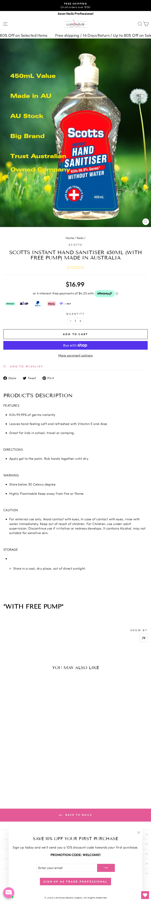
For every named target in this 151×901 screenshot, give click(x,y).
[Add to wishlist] (7, 680)
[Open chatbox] (8, 892)
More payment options (75, 355)
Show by (139, 630)
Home (70, 238)
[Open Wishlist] (145, 895)
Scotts (76, 244)
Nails (80, 238)
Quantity (75, 313)
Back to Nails (78, 814)
